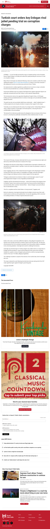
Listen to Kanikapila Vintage (25, 340)
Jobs (39, 514)
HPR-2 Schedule (21, 520)
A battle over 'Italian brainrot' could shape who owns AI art (16, 460)
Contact (30, 514)
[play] (3, 6)
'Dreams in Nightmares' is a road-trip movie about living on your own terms (34, 492)
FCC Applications (42, 520)
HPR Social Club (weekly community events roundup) (13, 430)
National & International (6, 13)
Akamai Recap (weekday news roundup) (11, 429)
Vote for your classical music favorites (25, 402)
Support (40, 517)
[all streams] (48, 6)
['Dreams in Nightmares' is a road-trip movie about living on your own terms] (10, 493)
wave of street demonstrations (20, 82)
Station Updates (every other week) (10, 425)
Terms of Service (31, 517)
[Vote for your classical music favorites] (25, 375)
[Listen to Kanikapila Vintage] (25, 313)
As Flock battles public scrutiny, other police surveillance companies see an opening (22, 447)
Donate (45, 2)
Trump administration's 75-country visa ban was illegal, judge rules (18, 443)
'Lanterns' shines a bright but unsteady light (13, 451)
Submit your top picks (25, 409)
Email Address (5, 419)
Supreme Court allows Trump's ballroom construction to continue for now (32, 475)
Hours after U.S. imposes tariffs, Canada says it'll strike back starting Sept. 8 (21, 455)
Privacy (29, 520)
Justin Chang (22, 495)
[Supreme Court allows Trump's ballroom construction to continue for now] (10, 475)
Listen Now (25, 346)
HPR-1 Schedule (21, 517)
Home (19, 514)
